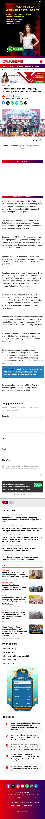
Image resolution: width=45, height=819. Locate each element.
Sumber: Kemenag (22, 710)
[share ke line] (22, 104)
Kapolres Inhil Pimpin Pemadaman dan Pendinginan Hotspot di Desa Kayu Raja (14, 587)
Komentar (6, 416)
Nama (4, 438)
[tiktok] (32, 787)
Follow (37, 485)
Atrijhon (9, 96)
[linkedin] (36, 787)
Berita (8, 85)
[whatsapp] (27, 787)
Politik (38, 66)
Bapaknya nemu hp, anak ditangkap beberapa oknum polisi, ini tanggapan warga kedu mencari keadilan (25, 726)
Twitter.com (21, 797)
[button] (33, 140)
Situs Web (6, 460)
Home (4, 66)
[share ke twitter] (8, 104)
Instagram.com (22, 795)
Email (4, 449)
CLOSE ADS (38, 1)
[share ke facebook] (4, 104)
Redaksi (15, 802)
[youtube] (23, 787)
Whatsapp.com (34, 795)
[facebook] (9, 787)
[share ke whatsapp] (13, 104)
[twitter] (13, 787)
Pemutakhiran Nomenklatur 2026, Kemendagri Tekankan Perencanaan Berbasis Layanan (15, 575)
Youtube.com (32, 797)
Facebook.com (10, 795)
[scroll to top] (41, 806)
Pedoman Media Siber (30, 802)
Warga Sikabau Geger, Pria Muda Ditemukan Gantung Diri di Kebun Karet (24, 769)
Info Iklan (28, 805)
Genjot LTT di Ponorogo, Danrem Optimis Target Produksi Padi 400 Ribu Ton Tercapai (25, 737)
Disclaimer (15, 805)
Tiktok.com (12, 797)
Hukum (11, 66)
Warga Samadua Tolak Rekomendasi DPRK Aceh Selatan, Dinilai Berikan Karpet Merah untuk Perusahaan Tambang (14, 631)
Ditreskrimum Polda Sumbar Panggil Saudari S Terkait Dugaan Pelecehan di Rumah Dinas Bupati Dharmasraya (25, 747)
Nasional (29, 66)
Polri (11, 502)
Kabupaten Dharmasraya (16, 656)
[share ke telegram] (17, 104)
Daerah (20, 66)
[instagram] (18, 787)
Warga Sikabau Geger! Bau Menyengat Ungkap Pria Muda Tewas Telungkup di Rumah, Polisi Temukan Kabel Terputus (26, 758)
